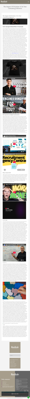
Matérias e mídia (12, 362)
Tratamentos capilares (13, 363)
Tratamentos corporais (13, 365)
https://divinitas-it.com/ (15, 53)
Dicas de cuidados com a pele (14, 359)
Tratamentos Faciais (13, 366)
